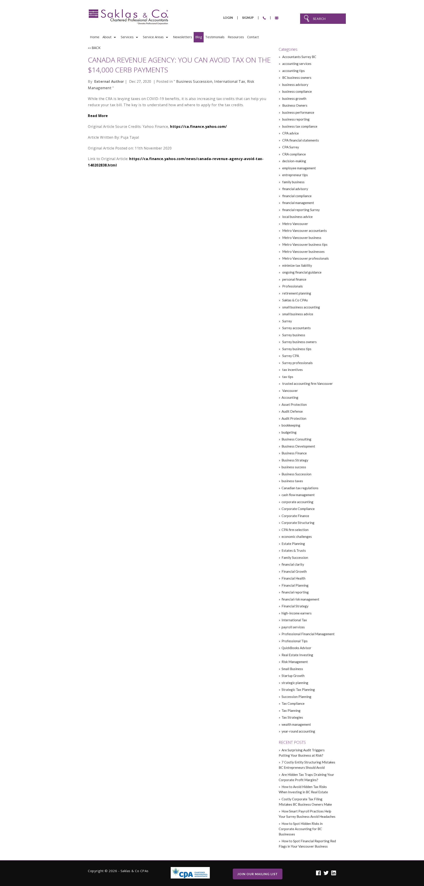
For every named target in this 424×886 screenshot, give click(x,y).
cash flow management (298, 495)
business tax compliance (299, 126)
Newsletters (182, 37)
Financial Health (293, 578)
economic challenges (297, 536)
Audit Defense (292, 411)
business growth (294, 98)
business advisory (295, 85)
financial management (298, 203)
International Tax (229, 81)
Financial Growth (294, 571)
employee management (299, 168)
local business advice (297, 217)
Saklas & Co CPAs (295, 300)
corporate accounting (297, 502)
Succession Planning (296, 697)
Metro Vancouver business (301, 238)
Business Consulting (296, 439)
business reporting (296, 119)
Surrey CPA (290, 356)
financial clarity (293, 564)
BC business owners (296, 77)
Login (228, 17)
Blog (198, 37)
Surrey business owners (299, 342)
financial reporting (295, 592)
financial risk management (300, 599)
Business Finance (294, 453)
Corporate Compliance (298, 509)
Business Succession (194, 81)
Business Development (298, 446)
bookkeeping (291, 425)
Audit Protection (294, 418)
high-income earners (297, 613)
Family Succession (295, 557)
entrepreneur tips (295, 175)
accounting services (296, 64)
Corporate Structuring (298, 523)
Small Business (292, 669)
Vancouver (290, 391)
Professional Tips (295, 641)
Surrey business (293, 335)
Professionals (292, 286)
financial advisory (295, 189)
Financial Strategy (295, 606)
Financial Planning (295, 585)
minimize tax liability (297, 265)
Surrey (287, 321)
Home (94, 37)
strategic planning (295, 683)
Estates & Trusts (294, 550)
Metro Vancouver (295, 224)
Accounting (290, 397)
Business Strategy (295, 460)
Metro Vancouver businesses (303, 251)
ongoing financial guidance (302, 272)
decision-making (294, 161)
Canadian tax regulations (300, 488)
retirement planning (296, 293)
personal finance (294, 279)
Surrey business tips (296, 349)
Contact (253, 37)
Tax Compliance (293, 703)
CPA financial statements (300, 140)
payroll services (293, 627)
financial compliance (297, 196)
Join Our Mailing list (257, 874)
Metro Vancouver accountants (304, 230)
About (107, 37)
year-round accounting (298, 731)
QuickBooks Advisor (296, 648)
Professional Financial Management (308, 634)
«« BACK (94, 48)
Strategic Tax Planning (298, 689)
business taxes (292, 481)
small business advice (297, 314)
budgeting (289, 432)
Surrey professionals (297, 363)
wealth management (296, 724)
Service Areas (153, 37)
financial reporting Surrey (301, 210)
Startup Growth (293, 676)
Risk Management (295, 662)
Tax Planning (291, 710)
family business (293, 182)
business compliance (297, 91)
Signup (248, 17)
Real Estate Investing (297, 655)
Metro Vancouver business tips (304, 244)
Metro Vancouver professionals (305, 258)
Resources (236, 37)
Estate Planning (293, 544)
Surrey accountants (296, 328)
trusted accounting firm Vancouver (307, 383)
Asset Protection (294, 404)
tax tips (287, 377)
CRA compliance (294, 154)
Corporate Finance (295, 516)
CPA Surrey (290, 147)
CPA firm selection (295, 530)
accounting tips (293, 71)
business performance (298, 112)
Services (127, 37)
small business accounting (301, 307)
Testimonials (215, 37)
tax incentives (292, 370)
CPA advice (290, 133)
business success (294, 467)
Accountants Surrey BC (299, 57)
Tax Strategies (292, 717)
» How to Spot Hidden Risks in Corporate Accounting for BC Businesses (301, 829)
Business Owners (294, 105)
